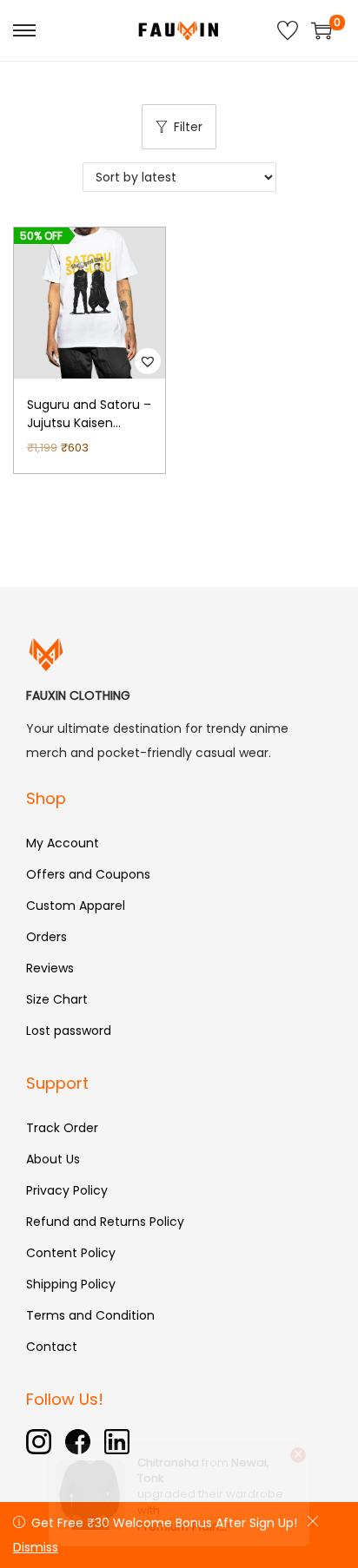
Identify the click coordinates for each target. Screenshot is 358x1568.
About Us (53, 1159)
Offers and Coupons (88, 874)
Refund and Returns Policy (105, 1221)
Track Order (62, 1127)
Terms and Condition (90, 1315)
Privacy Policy (67, 1190)
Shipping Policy (71, 1284)
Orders (46, 936)
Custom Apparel (75, 905)
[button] (148, 361)
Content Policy (71, 1253)
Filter (188, 126)
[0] (321, 30)
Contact (51, 1346)
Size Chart (57, 999)
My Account (62, 843)
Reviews (50, 968)
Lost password (68, 1030)
